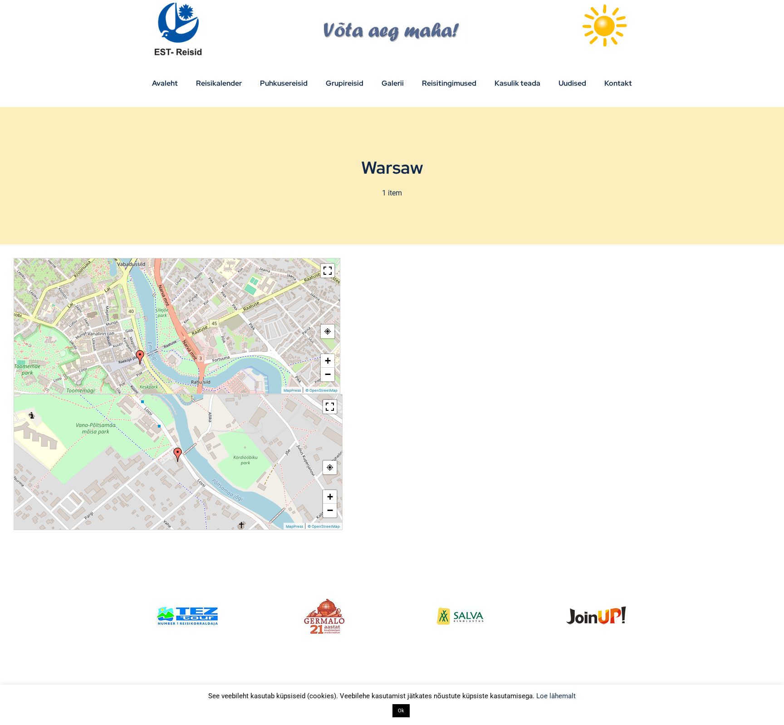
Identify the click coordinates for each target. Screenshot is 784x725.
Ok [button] (401, 711)
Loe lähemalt (556, 696)
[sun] (604, 5)
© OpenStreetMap (321, 390)
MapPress (292, 390)
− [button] (328, 374)
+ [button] (328, 360)
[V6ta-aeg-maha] (392, 19)
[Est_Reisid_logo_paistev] (180, 5)
